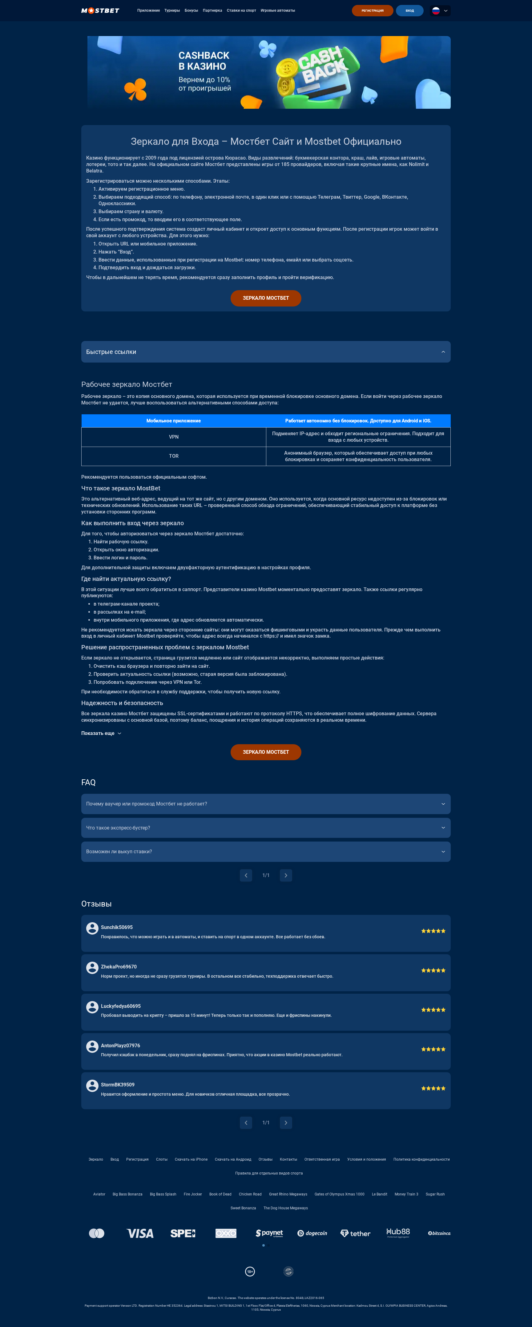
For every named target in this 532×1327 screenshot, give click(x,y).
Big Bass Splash (163, 1194)
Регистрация (137, 1159)
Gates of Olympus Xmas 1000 (340, 1194)
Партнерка (212, 10)
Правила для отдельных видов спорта (269, 1173)
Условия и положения (366, 1159)
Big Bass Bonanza (128, 1194)
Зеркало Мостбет (266, 298)
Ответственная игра (322, 1159)
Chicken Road (250, 1194)
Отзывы (265, 1159)
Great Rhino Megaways (288, 1194)
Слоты (161, 1159)
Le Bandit (379, 1194)
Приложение (148, 10)
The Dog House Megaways (286, 1208)
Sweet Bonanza (243, 1208)
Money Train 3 (406, 1194)
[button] (263, 1245)
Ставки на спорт (241, 10)
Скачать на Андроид (233, 1159)
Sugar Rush (435, 1194)
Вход (115, 1159)
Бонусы (191, 10)
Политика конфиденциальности (421, 1159)
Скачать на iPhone (191, 1159)
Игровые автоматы (278, 10)
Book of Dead (220, 1194)
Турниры (172, 10)
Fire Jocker (193, 1194)
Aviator (99, 1194)
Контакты (288, 1159)
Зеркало (96, 1159)
